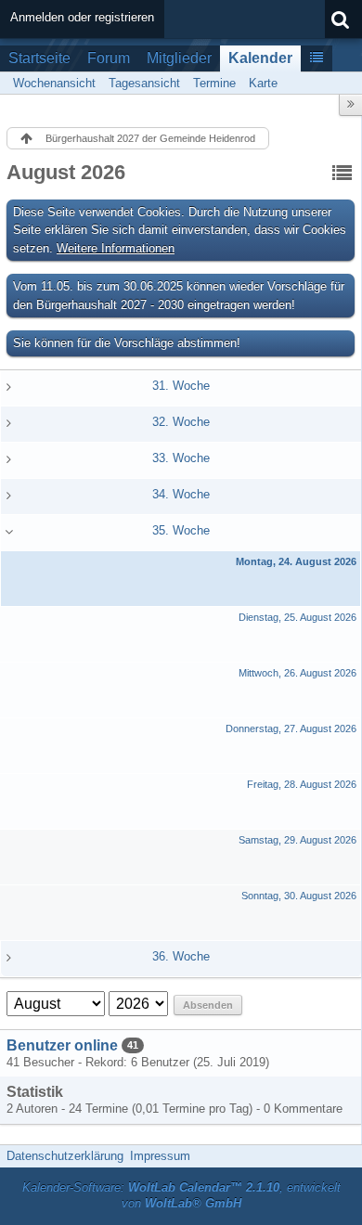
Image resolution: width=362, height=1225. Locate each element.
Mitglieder (179, 58)
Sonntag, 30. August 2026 (298, 895)
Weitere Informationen (116, 248)
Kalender (260, 58)
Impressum (160, 1156)
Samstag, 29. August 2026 (297, 839)
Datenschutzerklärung (64, 1156)
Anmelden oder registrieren (82, 17)
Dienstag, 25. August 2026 (297, 617)
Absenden (208, 1005)
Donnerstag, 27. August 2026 (291, 728)
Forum (108, 58)
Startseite (39, 58)
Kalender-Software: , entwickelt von (181, 1195)
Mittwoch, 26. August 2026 (297, 672)
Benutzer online (62, 1045)
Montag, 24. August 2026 (296, 561)
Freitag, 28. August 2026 (301, 784)
